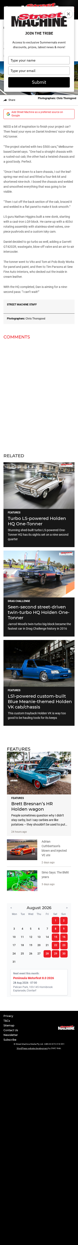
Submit (39, 82)
